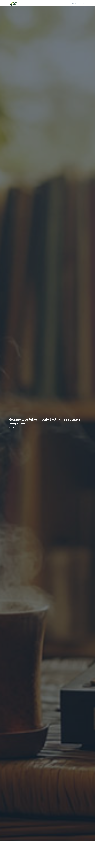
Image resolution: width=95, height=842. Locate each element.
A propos (73, 3)
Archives (81, 3)
